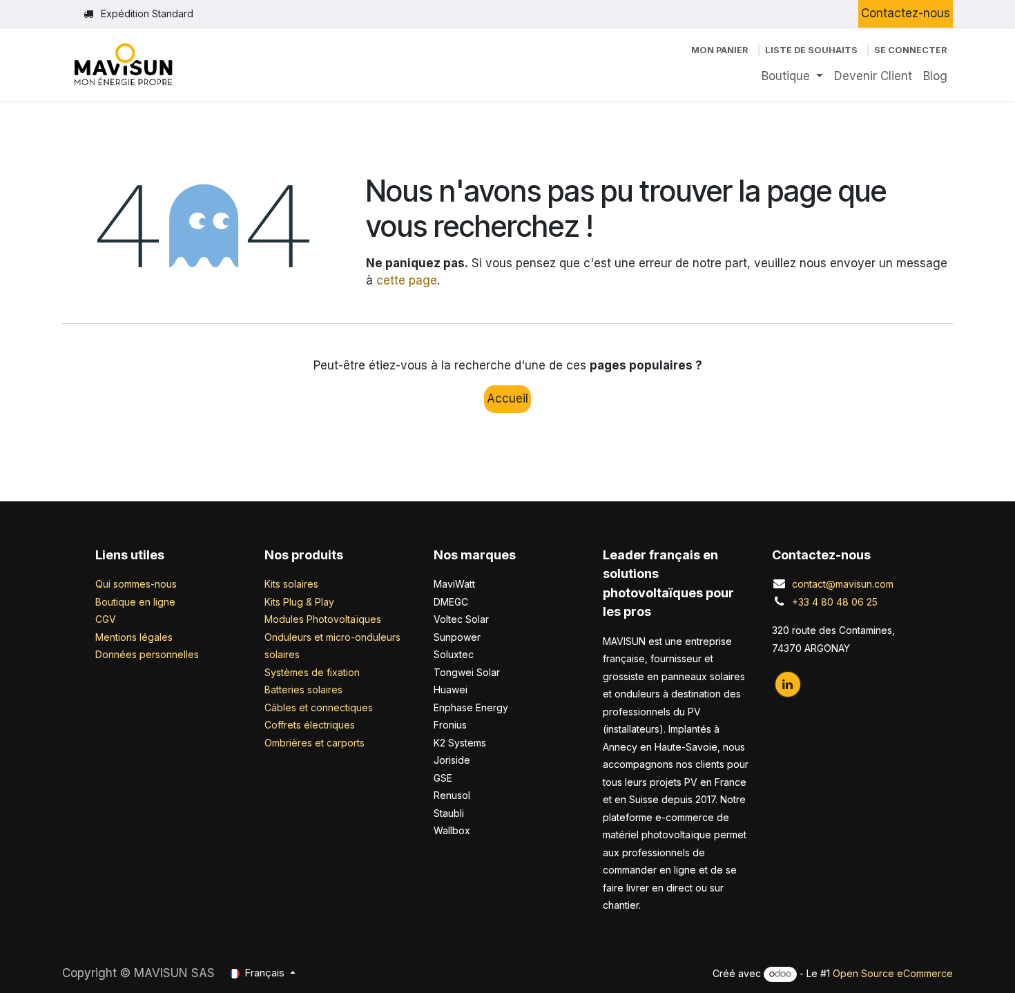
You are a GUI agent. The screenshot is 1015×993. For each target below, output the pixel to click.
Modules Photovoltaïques (322, 619)
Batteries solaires (303, 689)
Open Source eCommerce (893, 973)
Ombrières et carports (314, 743)
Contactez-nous (905, 13)
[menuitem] (792, 76)
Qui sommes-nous (136, 584)
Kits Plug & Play (299, 602)
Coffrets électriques (309, 725)
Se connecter (910, 50)
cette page (406, 280)
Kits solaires (291, 584)
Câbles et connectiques (318, 707)
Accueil (507, 398)
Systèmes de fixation (312, 672)
